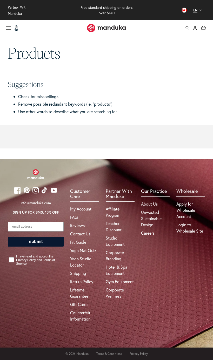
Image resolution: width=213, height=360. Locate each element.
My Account (80, 209)
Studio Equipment (115, 241)
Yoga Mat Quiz (83, 250)
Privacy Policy (139, 354)
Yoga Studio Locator (80, 262)
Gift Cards (79, 304)
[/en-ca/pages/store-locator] (16, 28)
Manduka (82, 354)
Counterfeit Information (80, 316)
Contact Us (80, 233)
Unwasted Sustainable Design (151, 218)
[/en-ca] (106, 28)
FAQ (74, 217)
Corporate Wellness (115, 293)
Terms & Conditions (109, 354)
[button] (187, 28)
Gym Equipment (120, 281)
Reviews (77, 225)
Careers (148, 233)
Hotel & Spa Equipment (116, 270)
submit (36, 241)
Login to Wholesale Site (189, 228)
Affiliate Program (113, 212)
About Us (149, 204)
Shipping (78, 273)
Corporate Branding (115, 255)
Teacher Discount (114, 226)
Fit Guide (78, 242)
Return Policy (81, 281)
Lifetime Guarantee (79, 293)
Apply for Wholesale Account (185, 210)
